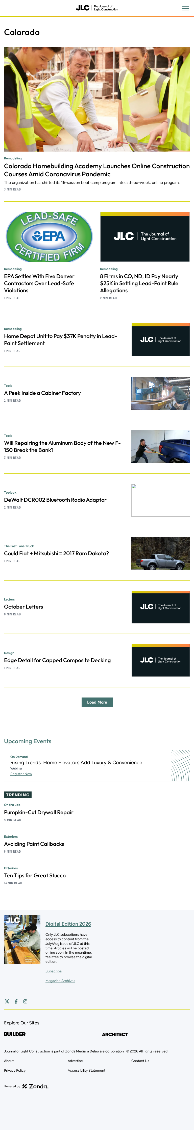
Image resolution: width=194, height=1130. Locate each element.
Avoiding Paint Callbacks (34, 843)
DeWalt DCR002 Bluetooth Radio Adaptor (55, 499)
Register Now (21, 774)
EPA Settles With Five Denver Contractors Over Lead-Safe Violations (39, 283)
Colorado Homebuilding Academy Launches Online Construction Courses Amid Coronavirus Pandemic (97, 170)
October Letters (23, 606)
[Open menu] (185, 9)
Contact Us (140, 1061)
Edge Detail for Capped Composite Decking (57, 660)
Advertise (75, 1061)
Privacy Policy (15, 1070)
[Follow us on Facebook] (16, 1001)
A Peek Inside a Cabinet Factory (42, 392)
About (9, 1061)
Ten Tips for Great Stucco (35, 875)
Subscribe (53, 971)
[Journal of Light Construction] (97, 8)
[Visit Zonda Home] (26, 1086)
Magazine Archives (60, 981)
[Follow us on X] (7, 1001)
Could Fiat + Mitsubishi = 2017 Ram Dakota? (56, 553)
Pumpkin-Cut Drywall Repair (39, 812)
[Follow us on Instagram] (25, 1001)
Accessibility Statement (86, 1070)
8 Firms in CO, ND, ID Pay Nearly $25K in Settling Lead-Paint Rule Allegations (139, 283)
